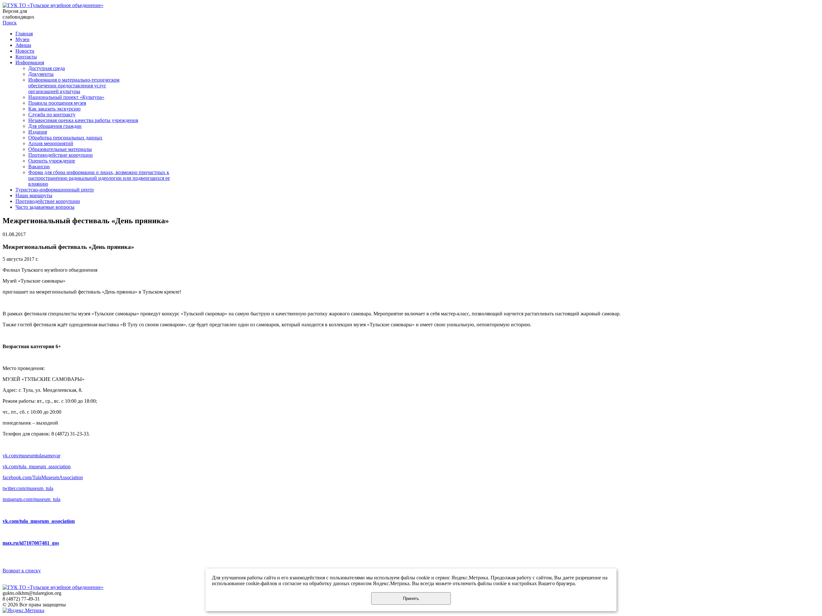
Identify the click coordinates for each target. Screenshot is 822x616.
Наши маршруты (33, 195)
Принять (411, 598)
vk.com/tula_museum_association (37, 466)
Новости (24, 51)
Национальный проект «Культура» (66, 97)
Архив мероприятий (50, 143)
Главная (24, 33)
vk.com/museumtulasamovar (31, 455)
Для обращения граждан (55, 126)
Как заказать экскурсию (54, 108)
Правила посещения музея (57, 103)
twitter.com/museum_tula (28, 488)
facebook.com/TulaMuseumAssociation (43, 477)
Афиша (23, 45)
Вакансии (39, 166)
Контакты (26, 56)
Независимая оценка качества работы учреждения (83, 120)
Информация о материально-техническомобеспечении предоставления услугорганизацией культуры (73, 85)
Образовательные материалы (60, 149)
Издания (37, 132)
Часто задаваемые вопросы (44, 207)
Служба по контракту (51, 114)
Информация (29, 62)
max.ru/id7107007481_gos (31, 543)
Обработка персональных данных (65, 137)
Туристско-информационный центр (54, 189)
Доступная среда (46, 68)
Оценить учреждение (51, 160)
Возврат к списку (22, 570)
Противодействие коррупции (60, 155)
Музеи (22, 39)
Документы (41, 74)
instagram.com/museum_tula (31, 499)
